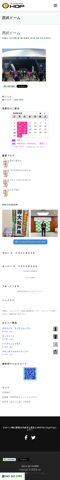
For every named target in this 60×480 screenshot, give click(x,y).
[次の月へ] (45, 113)
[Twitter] (33, 438)
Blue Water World (41, 38)
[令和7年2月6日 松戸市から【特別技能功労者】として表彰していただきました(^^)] (44, 223)
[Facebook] (26, 438)
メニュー (55, 5)
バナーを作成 (30, 277)
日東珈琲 (6, 392)
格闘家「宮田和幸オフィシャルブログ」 (20, 397)
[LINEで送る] (9, 86)
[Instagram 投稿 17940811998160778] (15, 223)
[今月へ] (40, 113)
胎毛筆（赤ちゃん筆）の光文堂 (16, 401)
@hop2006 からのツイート (30, 291)
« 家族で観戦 (18, 99)
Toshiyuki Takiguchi (30, 271)
